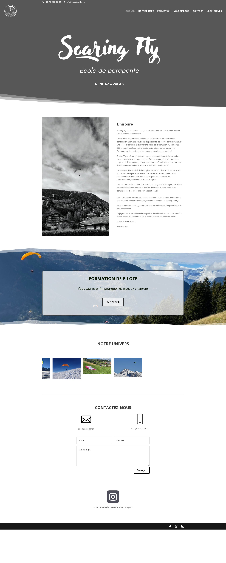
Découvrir (113, 302)
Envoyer (142, 470)
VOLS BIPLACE (181, 11)
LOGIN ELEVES (214, 11)
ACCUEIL (130, 11)
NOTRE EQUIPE (146, 11)
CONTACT (198, 11)
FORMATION (163, 11)
